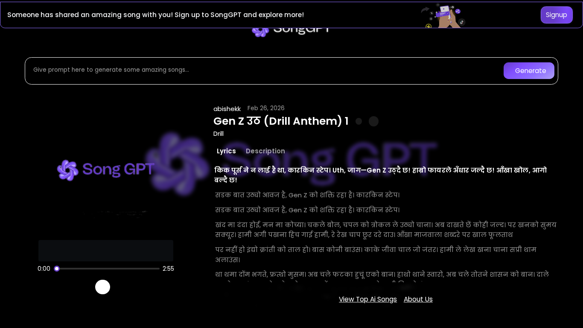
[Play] (102, 287)
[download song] (374, 121)
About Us (418, 299)
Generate (530, 70)
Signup (556, 14)
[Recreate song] (126, 287)
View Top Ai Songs (368, 299)
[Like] (359, 121)
